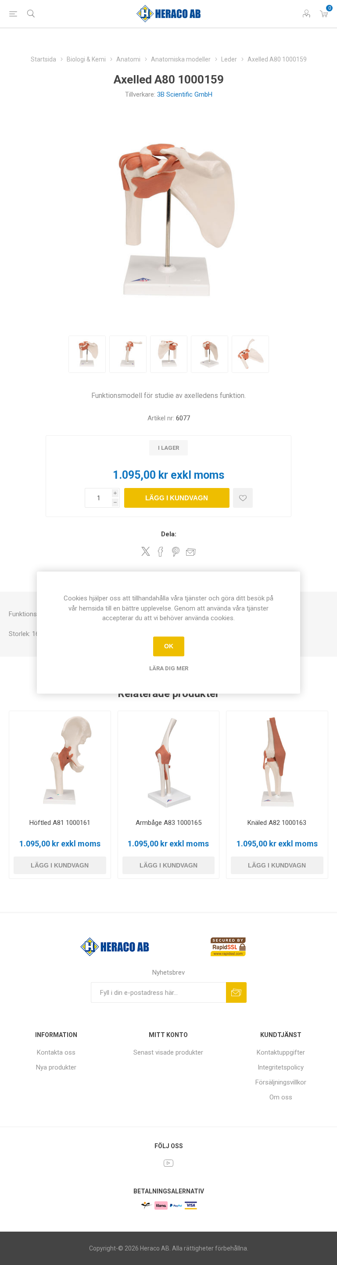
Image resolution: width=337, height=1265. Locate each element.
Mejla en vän (191, 552)
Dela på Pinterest (175, 552)
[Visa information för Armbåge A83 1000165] (168, 762)
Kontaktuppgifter (281, 1052)
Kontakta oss (56, 1052)
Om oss (280, 1097)
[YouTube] (168, 1163)
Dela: (168, 534)
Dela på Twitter (145, 551)
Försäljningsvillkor (280, 1082)
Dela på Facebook (160, 552)
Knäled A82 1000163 (276, 823)
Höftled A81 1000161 (59, 823)
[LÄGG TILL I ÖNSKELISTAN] (243, 498)
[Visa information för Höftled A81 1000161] (60, 762)
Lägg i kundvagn (176, 498)
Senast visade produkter (168, 1052)
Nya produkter (56, 1067)
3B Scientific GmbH (184, 94)
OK (168, 646)
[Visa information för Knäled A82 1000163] (277, 762)
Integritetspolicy (281, 1067)
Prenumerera (236, 992)
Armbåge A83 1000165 (168, 823)
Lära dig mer (168, 668)
